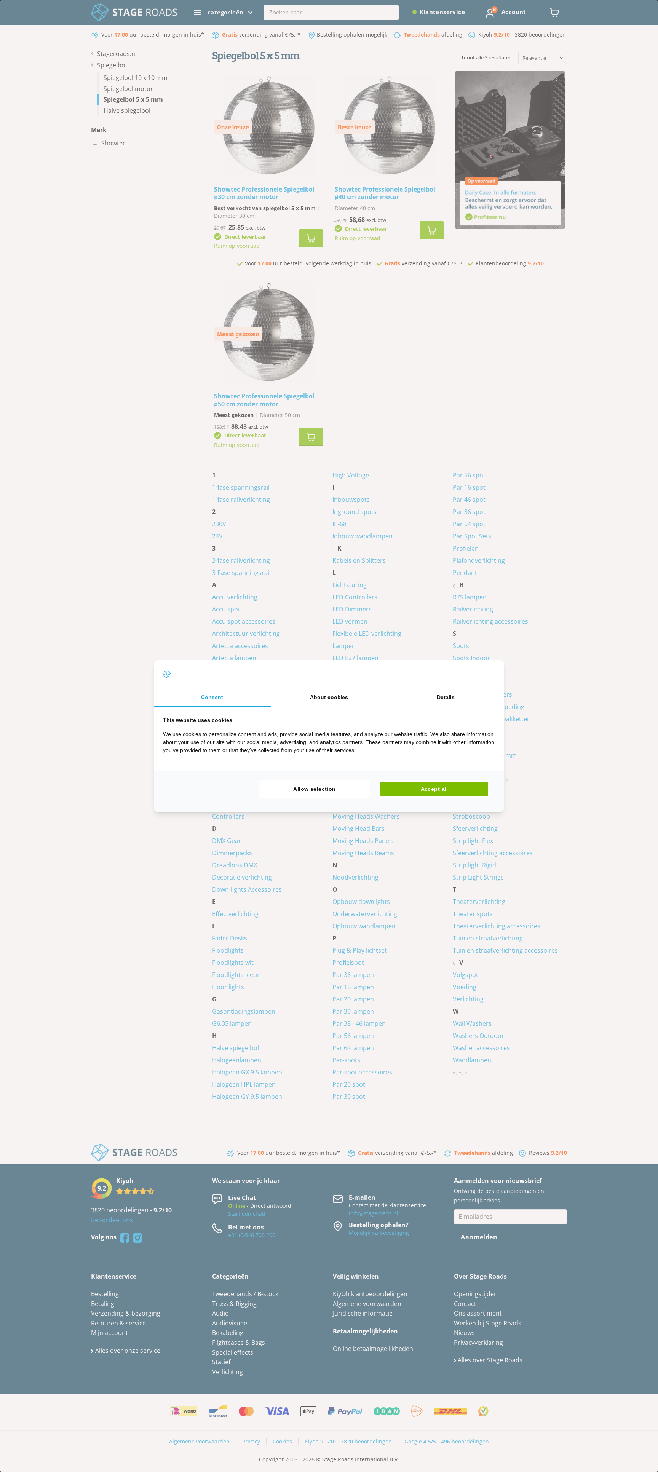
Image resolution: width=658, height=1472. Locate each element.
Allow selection (314, 789)
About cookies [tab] (329, 697)
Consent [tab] (212, 697)
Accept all (434, 789)
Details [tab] (446, 697)
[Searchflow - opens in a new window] (485, 674)
